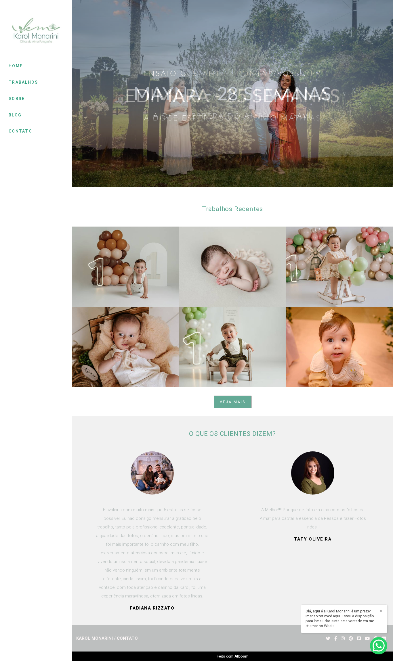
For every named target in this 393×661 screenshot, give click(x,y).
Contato (127, 638)
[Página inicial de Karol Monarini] (36, 31)
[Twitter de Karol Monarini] (328, 638)
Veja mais (232, 402)
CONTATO (20, 131)
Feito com (233, 656)
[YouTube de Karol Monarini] (367, 638)
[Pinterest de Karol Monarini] (351, 638)
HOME (16, 66)
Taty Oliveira (152, 539)
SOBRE (17, 98)
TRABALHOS (23, 82)
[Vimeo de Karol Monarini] (359, 638)
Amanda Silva (313, 494)
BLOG (15, 115)
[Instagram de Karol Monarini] (343, 638)
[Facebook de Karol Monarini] (335, 638)
